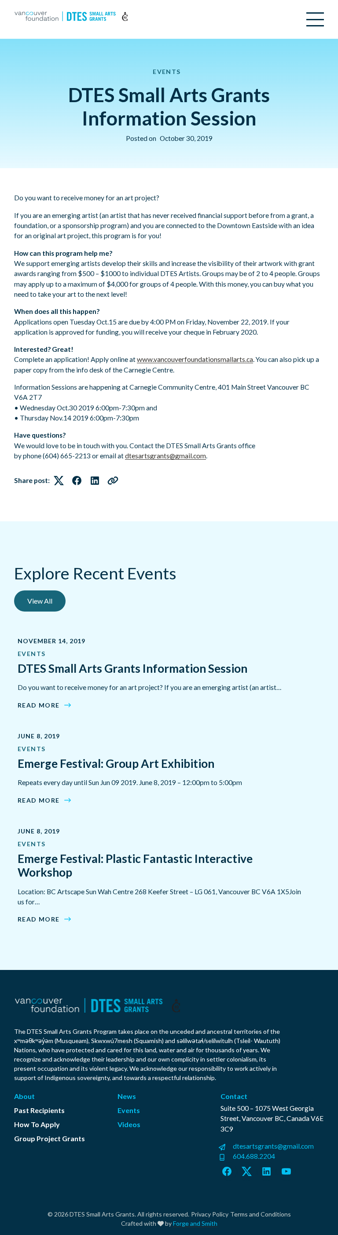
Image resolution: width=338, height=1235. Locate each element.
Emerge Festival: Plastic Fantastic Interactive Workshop (135, 865)
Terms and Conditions (260, 1214)
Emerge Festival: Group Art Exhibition (116, 763)
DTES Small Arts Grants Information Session (132, 668)
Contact (233, 1096)
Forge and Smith (195, 1223)
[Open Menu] (315, 19)
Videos (129, 1124)
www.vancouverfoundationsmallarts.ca (195, 359)
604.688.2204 (254, 1156)
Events (166, 71)
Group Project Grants (49, 1138)
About (24, 1096)
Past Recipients (39, 1110)
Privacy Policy (209, 1214)
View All (39, 601)
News (127, 1096)
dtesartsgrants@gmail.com (165, 456)
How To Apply (37, 1124)
